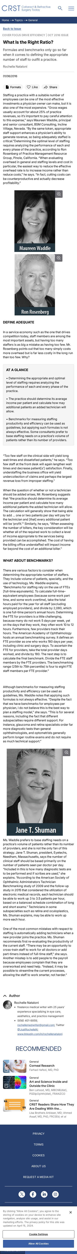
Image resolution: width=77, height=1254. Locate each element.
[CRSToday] (26, 8)
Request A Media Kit (38, 1177)
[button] (11, 995)
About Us (38, 1166)
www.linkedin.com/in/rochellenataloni (39, 1034)
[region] (38, 1228)
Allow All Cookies (38, 1243)
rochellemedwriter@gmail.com (35, 1025)
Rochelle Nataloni (26, 1003)
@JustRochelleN (27, 1029)
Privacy (38, 1133)
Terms (39, 1144)
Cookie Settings (38, 1234)
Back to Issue (12, 28)
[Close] (71, 1212)
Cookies (38, 1155)
